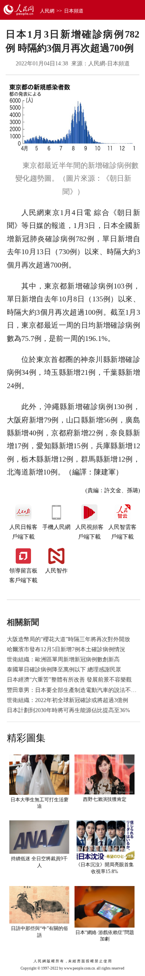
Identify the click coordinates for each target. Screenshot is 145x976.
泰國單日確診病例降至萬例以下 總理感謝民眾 (64, 670)
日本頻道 (73, 11)
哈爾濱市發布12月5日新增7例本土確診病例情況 (66, 649)
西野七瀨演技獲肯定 (104, 799)
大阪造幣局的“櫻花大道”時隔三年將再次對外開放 (68, 639)
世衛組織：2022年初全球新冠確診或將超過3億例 (67, 700)
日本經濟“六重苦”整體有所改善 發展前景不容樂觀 (69, 680)
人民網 (47, 11)
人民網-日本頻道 (109, 64)
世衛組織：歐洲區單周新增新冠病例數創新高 (63, 659)
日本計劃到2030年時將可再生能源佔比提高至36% (68, 710)
